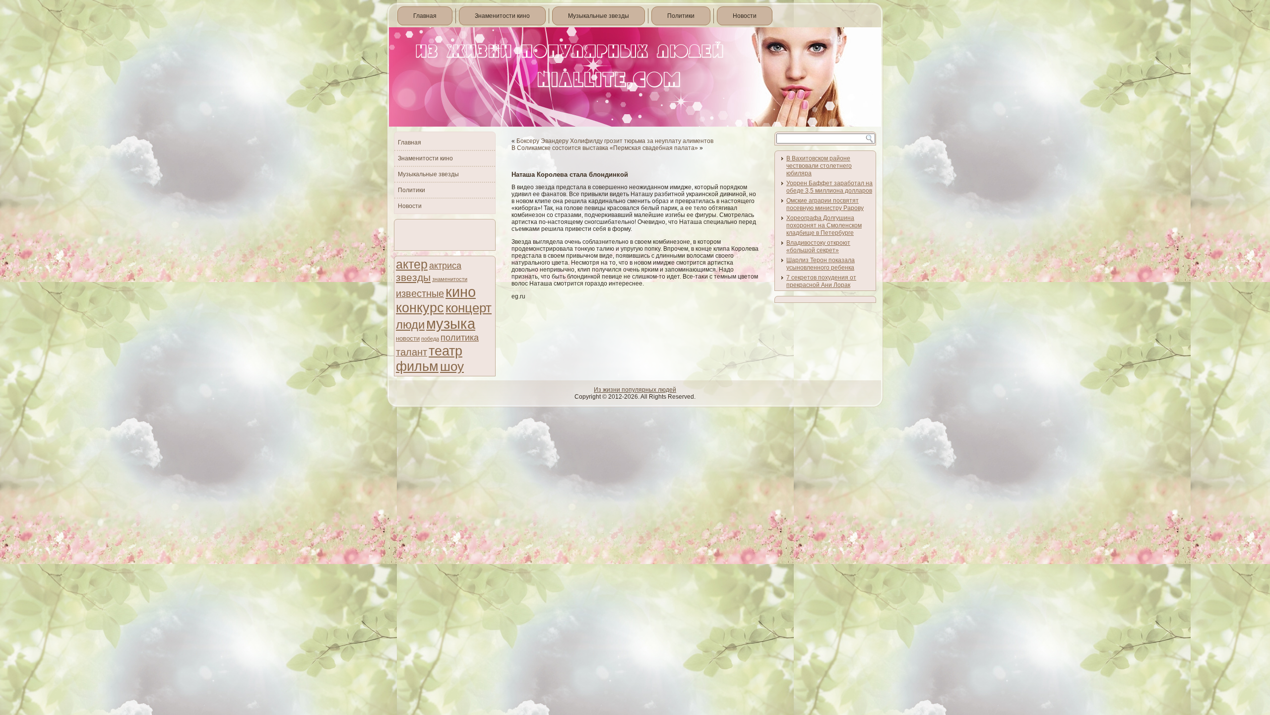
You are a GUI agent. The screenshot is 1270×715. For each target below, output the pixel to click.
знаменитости (449, 279)
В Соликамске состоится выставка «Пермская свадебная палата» (604, 147)
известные (420, 293)
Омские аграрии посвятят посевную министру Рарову (825, 204)
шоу (452, 366)
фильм (417, 366)
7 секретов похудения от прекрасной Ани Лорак (821, 281)
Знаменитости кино (502, 15)
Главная (425, 15)
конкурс (420, 307)
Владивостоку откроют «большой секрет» (818, 246)
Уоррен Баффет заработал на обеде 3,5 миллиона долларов (829, 187)
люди (410, 324)
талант (411, 352)
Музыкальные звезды (598, 15)
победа (430, 339)
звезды (413, 277)
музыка (450, 324)
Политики (681, 15)
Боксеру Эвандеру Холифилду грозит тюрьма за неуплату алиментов (614, 141)
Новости (745, 15)
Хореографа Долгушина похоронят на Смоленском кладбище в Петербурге (824, 225)
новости (408, 338)
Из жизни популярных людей (635, 389)
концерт (468, 307)
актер (412, 264)
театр (445, 350)
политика (460, 337)
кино (460, 292)
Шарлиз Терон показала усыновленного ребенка (820, 264)
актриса (445, 266)
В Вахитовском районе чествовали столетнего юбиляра (819, 166)
